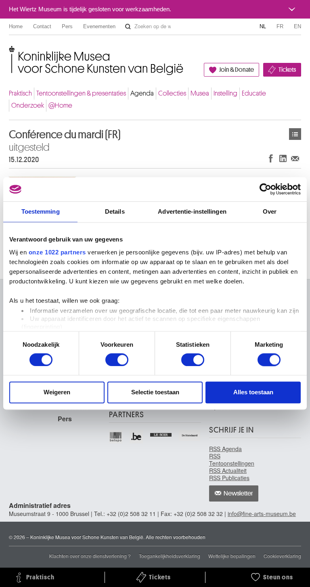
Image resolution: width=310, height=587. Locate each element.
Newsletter (238, 493)
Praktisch (20, 93)
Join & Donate (236, 70)
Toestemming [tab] (40, 211)
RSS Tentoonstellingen (231, 459)
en (297, 26)
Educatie (254, 93)
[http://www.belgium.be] (137, 436)
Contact (42, 26)
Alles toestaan (253, 392)
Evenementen (99, 26)
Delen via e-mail (295, 158)
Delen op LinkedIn (283, 158)
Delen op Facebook (271, 158)
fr (279, 26)
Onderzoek (27, 105)
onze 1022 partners (57, 252)
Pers (67, 26)
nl (263, 26)
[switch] (116, 359)
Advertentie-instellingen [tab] (192, 211)
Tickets (287, 70)
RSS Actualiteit (228, 470)
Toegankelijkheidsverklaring (169, 555)
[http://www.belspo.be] (116, 436)
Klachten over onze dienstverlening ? (90, 555)
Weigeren (57, 392)
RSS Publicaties (229, 477)
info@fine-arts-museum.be (262, 514)
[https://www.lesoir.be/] (161, 433)
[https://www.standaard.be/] (190, 435)
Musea (200, 93)
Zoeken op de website (128, 26)
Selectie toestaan (155, 392)
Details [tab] (115, 211)
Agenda (142, 93)
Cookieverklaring (282, 555)
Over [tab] (269, 211)
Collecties (172, 93)
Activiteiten (295, 134)
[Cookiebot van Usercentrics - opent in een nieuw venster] (265, 189)
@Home (60, 105)
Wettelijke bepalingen (232, 555)
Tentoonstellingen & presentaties (81, 93)
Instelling (225, 93)
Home (16, 26)
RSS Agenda (225, 448)
